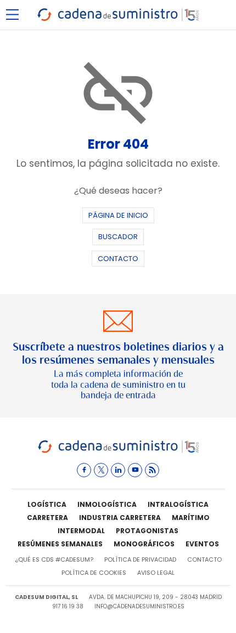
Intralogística (178, 504)
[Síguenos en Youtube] (135, 470)
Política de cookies (93, 572)
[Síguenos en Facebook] (84, 470)
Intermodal (81, 530)
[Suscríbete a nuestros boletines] (118, 355)
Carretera (47, 517)
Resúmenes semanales (60, 544)
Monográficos (144, 544)
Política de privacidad (140, 559)
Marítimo (191, 517)
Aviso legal (156, 572)
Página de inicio (118, 215)
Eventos (202, 544)
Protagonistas (147, 530)
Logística (46, 504)
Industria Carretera (120, 517)
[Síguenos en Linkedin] (118, 470)
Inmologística (107, 504)
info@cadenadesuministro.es (139, 606)
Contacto (118, 258)
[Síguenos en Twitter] (101, 470)
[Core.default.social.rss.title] (152, 470)
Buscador (118, 236)
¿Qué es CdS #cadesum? (54, 559)
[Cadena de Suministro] (118, 451)
